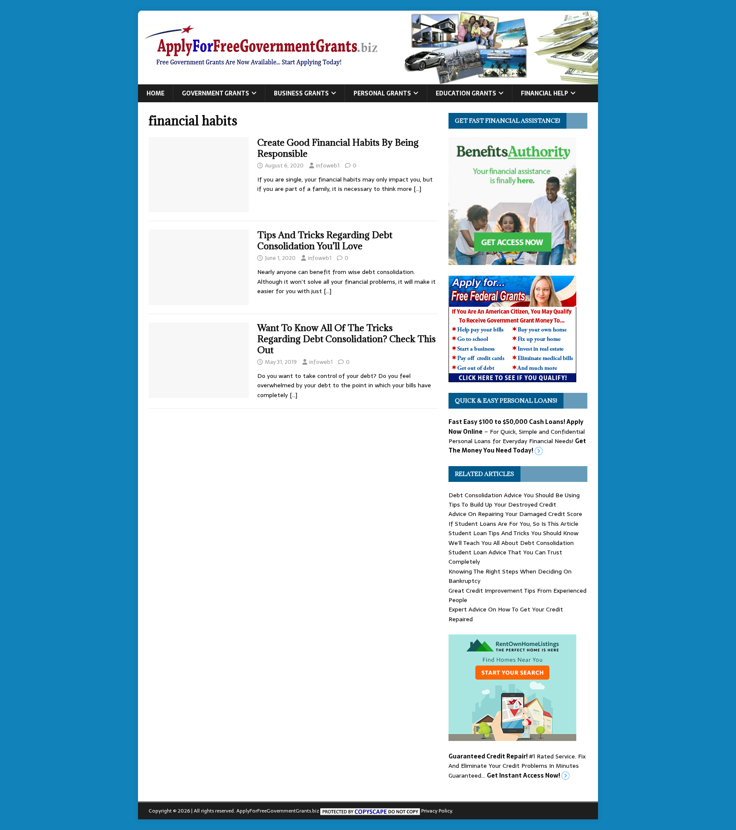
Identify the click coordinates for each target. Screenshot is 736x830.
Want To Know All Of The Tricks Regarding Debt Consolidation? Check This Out (346, 339)
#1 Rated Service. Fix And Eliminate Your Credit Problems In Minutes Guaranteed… (517, 766)
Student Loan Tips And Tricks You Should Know (513, 533)
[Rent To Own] (512, 736)
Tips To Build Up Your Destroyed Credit (502, 504)
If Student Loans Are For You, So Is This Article (513, 523)
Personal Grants (382, 93)
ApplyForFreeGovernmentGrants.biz (277, 811)
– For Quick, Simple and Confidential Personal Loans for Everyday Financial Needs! (517, 436)
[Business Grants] (512, 377)
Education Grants (466, 93)
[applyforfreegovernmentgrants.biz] (368, 79)
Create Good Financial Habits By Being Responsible (338, 148)
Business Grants (301, 93)
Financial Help (544, 93)
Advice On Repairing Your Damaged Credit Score (515, 514)
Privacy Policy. (437, 811)
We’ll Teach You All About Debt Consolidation (511, 543)
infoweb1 (327, 165)
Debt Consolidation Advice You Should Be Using (514, 495)
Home (155, 93)
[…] (417, 188)
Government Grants (215, 93)
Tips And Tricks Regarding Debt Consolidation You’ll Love (324, 240)
